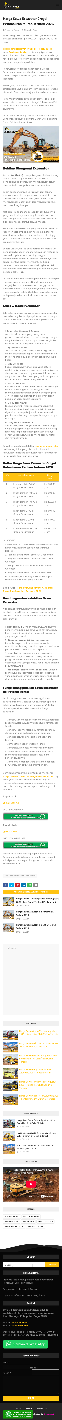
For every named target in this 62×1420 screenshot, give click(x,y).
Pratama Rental (12, 30)
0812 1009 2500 (19, 1322)
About (29, 1408)
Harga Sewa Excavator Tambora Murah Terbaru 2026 (35, 913)
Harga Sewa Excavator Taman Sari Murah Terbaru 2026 (36, 926)
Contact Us (41, 1408)
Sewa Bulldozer (12, 1221)
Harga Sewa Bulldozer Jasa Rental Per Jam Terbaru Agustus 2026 (38, 1045)
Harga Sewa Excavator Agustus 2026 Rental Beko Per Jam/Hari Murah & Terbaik (38, 1058)
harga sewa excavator (46, 446)
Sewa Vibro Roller (35, 1226)
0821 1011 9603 (12, 831)
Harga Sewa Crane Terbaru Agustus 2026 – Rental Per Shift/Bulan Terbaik (38, 1033)
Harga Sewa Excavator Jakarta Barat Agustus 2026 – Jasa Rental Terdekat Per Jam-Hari (37, 900)
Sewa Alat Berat (12, 1216)
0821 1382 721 (12, 803)
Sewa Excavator (45, 1221)
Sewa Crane (28, 1221)
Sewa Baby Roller (31, 1216)
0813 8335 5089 (19, 1325)
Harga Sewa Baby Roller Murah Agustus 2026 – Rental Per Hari (35, 1071)
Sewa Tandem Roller (14, 1226)
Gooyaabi (49, 1414)
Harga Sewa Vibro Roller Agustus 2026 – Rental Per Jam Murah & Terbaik (38, 1097)
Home (19, 1408)
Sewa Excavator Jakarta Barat (20, 876)
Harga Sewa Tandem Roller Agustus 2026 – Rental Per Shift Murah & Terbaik (37, 1085)
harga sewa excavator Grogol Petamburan (28, 776)
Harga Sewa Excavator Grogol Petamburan (28, 48)
